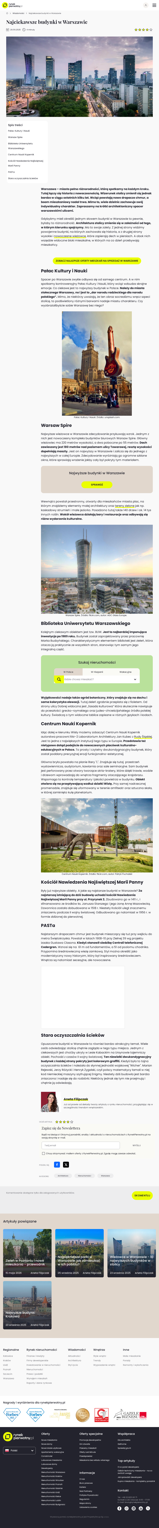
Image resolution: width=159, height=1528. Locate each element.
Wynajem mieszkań (37, 1378)
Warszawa (105, 1176)
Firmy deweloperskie (37, 1360)
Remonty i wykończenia (135, 1365)
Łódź (5, 1365)
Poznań (7, 1369)
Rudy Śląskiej (143, 737)
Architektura (63, 1176)
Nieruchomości (84, 1176)
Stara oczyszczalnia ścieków (23, 178)
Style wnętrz (99, 1356)
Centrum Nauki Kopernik (21, 154)
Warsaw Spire (15, 137)
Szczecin (7, 1373)
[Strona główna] (7, 13)
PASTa (11, 172)
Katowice (8, 1356)
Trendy (97, 1360)
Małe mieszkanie (132, 1356)
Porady (126, 1360)
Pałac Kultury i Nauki (19, 130)
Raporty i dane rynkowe (39, 1382)
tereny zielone (124, 506)
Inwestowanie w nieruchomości (43, 1365)
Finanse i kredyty (35, 1356)
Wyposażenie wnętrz (104, 1365)
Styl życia (73, 1365)
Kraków (7, 1360)
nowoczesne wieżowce (70, 236)
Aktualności (74, 1356)
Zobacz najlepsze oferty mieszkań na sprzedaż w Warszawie (97, 261)
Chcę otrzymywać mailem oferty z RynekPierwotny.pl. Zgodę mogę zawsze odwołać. (91, 1153)
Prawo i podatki (35, 1373)
